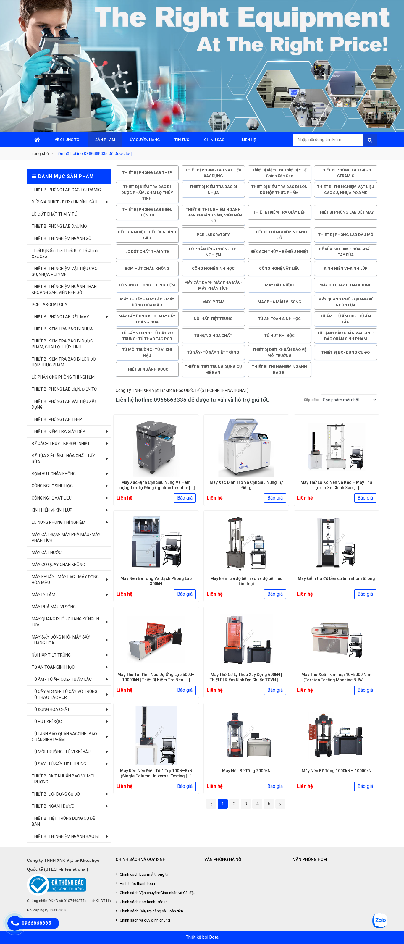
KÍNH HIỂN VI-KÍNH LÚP (52, 510)
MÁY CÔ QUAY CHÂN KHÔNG (58, 564)
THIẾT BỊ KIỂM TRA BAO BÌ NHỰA (62, 328)
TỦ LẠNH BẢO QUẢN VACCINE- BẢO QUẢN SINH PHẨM (64, 736)
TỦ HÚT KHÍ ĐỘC (47, 721)
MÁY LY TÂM (43, 594)
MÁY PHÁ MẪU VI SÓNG (54, 606)
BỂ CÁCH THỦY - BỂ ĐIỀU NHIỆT (61, 443)
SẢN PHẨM (105, 140)
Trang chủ (39, 153)
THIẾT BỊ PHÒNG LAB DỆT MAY (60, 316)
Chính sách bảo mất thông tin (144, 874)
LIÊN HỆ (249, 140)
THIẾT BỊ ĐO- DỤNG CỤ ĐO (56, 794)
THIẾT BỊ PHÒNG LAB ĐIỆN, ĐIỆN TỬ (64, 389)
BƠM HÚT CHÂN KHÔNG (54, 473)
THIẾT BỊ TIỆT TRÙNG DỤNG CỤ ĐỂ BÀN (63, 821)
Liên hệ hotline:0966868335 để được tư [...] (96, 153)
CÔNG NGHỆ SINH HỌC (52, 486)
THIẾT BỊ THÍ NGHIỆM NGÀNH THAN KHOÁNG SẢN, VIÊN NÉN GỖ (64, 289)
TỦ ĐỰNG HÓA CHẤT (51, 709)
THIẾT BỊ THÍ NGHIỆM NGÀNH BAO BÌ (65, 836)
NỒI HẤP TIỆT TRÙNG (51, 655)
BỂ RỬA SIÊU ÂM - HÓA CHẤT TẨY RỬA (63, 458)
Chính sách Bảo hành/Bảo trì (144, 902)
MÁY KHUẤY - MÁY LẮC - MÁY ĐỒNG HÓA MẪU (65, 579)
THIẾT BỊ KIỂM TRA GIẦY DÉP (58, 431)
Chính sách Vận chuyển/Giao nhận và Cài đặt (157, 892)
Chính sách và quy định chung (145, 920)
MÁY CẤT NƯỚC (47, 552)
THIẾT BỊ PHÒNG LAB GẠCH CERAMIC (66, 189)
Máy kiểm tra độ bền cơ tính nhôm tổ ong (336, 578)
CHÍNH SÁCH (215, 140)
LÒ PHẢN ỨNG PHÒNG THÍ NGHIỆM (63, 377)
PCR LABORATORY (49, 304)
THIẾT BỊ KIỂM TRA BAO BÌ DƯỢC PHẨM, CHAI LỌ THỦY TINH (62, 344)
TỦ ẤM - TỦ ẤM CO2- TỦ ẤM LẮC (62, 679)
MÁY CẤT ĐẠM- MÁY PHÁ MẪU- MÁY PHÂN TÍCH (66, 537)
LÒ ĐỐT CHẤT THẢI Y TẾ (54, 214)
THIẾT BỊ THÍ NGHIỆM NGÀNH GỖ (61, 238)
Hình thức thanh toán (137, 883)
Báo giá (185, 498)
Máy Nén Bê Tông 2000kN (246, 770)
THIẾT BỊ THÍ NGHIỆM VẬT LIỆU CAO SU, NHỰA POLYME (65, 271)
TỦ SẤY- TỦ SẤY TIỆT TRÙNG (59, 764)
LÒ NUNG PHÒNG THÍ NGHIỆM (58, 522)
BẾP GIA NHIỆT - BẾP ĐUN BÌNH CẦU (64, 202)
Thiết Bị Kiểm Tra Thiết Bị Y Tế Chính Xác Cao (65, 253)
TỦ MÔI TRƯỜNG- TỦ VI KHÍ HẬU (61, 751)
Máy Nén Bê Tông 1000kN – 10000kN (336, 770)
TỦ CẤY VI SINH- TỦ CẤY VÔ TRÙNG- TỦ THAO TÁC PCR (65, 694)
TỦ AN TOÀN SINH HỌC (53, 667)
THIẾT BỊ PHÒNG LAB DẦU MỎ (59, 226)
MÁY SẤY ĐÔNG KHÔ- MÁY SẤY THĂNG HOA (61, 640)
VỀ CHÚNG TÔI (67, 140)
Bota (214, 937)
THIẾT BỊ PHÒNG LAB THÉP (57, 419)
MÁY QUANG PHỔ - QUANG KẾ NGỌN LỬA (65, 622)
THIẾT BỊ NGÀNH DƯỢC (53, 806)
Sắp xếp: (311, 399)
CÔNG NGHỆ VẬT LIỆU (52, 498)
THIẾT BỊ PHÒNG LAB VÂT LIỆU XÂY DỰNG (64, 404)
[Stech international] (202, 66)
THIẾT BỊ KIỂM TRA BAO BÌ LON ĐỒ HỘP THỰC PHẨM (64, 362)
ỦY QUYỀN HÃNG (145, 140)
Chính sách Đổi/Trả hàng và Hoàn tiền (151, 911)
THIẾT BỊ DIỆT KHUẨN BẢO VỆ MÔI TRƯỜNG (63, 779)
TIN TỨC (181, 140)
